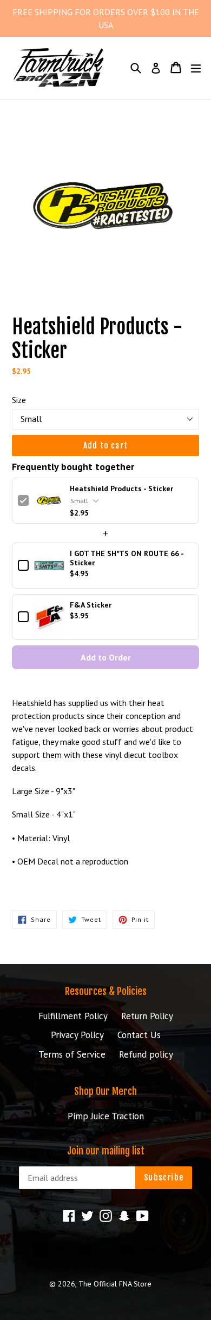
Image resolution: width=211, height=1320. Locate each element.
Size (19, 400)
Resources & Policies (106, 991)
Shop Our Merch (105, 1091)
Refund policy (146, 1054)
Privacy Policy (77, 1035)
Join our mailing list (105, 1151)
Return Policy (147, 1016)
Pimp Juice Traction (106, 1116)
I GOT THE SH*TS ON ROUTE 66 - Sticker (126, 558)
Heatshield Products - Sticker (121, 488)
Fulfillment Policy (73, 1016)
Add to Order (106, 657)
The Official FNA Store (114, 1284)
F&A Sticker (90, 605)
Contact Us (139, 1035)
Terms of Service (72, 1054)
